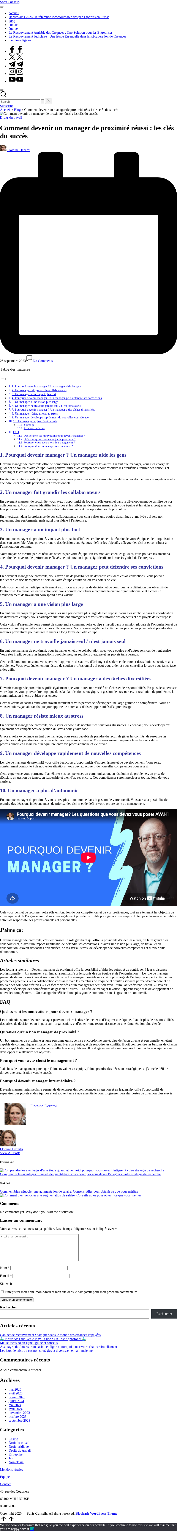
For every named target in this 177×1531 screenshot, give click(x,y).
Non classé (16, 1462)
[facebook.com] (16, 51)
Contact (5, 1484)
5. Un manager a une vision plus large (35, 402)
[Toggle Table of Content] (3, 379)
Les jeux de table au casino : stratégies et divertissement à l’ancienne (46, 1350)
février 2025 (17, 1397)
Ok (32, 1529)
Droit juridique (19, 1446)
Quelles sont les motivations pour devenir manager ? (54, 435)
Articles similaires (34, 428)
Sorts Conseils (9, 2)
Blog (17, 110)
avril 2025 (15, 1393)
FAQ (16, 432)
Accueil (5, 110)
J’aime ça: (29, 424)
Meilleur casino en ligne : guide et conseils (29, 1343)
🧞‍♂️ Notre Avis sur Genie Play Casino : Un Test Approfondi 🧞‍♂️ (43, 1339)
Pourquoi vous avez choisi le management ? (49, 442)
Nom (4, 1268)
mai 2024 (15, 1405)
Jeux (12, 1458)
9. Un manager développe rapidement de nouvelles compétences (51, 417)
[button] (42, 101)
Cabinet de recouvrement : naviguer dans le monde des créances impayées (50, 1335)
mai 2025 (15, 1389)
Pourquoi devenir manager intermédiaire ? (48, 446)
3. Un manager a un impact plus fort (34, 394)
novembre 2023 (19, 1413)
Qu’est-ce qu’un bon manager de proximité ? (50, 439)
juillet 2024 (16, 1401)
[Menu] (1, 7)
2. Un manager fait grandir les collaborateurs (39, 390)
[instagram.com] (16, 73)
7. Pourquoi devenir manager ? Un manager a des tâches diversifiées (53, 409)
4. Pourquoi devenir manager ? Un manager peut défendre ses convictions (57, 398)
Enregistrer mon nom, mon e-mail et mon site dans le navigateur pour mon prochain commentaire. (71, 1292)
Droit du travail (19, 1443)
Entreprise (15, 1454)
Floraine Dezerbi (11, 1149)
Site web (6, 1284)
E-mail (6, 1276)
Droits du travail (11, 117)
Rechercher (8, 1307)
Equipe (5, 1477)
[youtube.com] (16, 81)
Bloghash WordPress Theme (96, 1513)
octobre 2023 (18, 1416)
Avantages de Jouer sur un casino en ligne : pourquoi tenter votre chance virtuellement (58, 1347)
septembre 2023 (19, 1420)
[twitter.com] (16, 59)
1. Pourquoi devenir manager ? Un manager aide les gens (46, 386)
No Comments (43, 361)
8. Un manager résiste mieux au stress (35, 413)
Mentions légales (11, 1469)
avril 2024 (15, 1409)
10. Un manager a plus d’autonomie (35, 421)
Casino (13, 1439)
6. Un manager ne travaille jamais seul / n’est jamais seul (46, 405)
